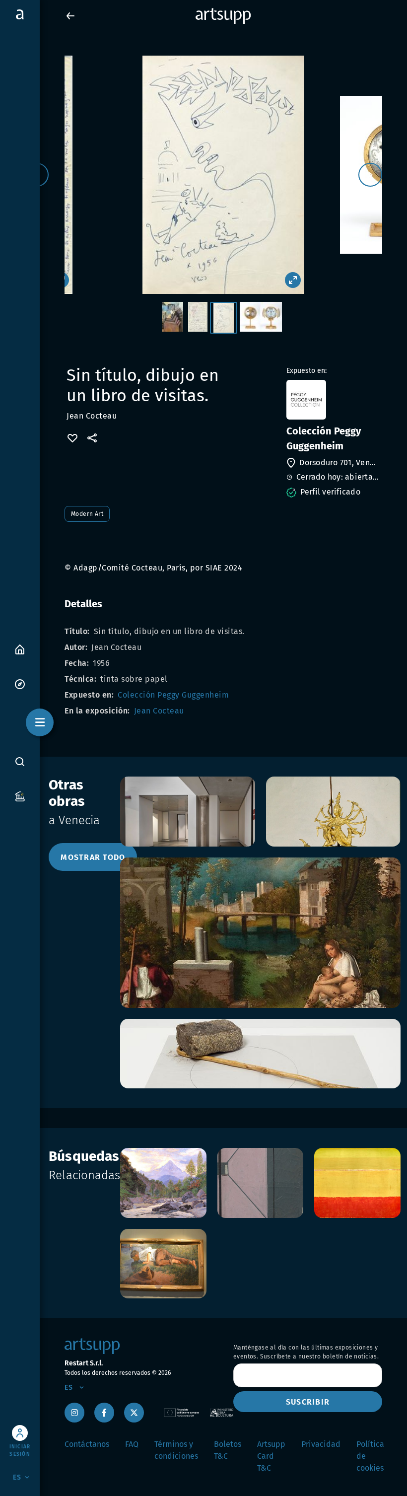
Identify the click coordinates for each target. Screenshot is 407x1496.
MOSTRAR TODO (93, 857)
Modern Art (87, 513)
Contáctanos (87, 1444)
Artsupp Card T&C (271, 1456)
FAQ (131, 1444)
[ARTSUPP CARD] (20, 795)
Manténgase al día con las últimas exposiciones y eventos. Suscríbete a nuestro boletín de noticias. (306, 1352)
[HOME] (20, 648)
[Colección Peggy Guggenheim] (333, 400)
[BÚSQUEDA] (20, 761)
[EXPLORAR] (20, 683)
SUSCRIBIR (308, 1402)
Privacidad (320, 1444)
